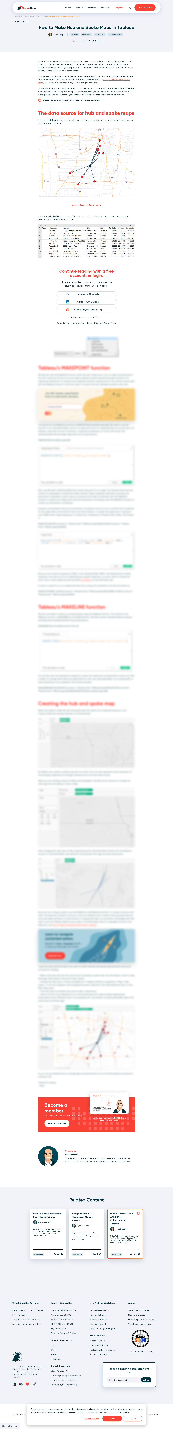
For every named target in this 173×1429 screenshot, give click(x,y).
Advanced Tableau (99, 1319)
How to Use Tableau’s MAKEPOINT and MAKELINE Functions (71, 100)
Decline (133, 1418)
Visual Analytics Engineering (64, 1385)
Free (53, 1345)
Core (53, 1350)
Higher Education (59, 1328)
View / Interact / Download (85, 205)
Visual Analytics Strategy (62, 1371)
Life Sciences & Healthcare (63, 1310)
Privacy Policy (123, 1412)
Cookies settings (92, 1418)
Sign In (99, 317)
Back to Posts (21, 22)
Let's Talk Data (145, 7)
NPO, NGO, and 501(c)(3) (62, 1324)
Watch (133, 1254)
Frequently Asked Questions (141, 1319)
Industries (92, 8)
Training (79, 8)
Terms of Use (93, 323)
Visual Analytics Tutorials (139, 1324)
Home (14, 16)
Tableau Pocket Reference (102, 1350)
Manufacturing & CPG (61, 1315)
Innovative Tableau (99, 1345)
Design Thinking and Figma (102, 1328)
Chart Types (86, 35)
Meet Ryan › (126, 1161)
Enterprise (56, 1359)
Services (67, 8)
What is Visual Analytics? (139, 1310)
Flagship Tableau (98, 1315)
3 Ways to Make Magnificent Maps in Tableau (82, 1217)
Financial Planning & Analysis (64, 1333)
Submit (48, 413)
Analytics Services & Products (26, 1319)
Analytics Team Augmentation (26, 1324)
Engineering (99, 35)
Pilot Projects (18, 1315)
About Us (105, 8)
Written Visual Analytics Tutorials (31, 16)
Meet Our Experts (136, 1315)
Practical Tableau (98, 1341)
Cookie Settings (9, 1426)
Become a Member (56, 1123)
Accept (112, 1418)
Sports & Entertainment (62, 1319)
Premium (55, 1354)
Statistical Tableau (99, 1354)
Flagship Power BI (98, 1324)
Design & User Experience (63, 1380)
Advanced (74, 35)
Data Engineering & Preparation (66, 1375)
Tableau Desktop (115, 35)
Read (57, 1254)
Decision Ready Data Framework (27, 1310)
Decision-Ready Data (100, 1310)
